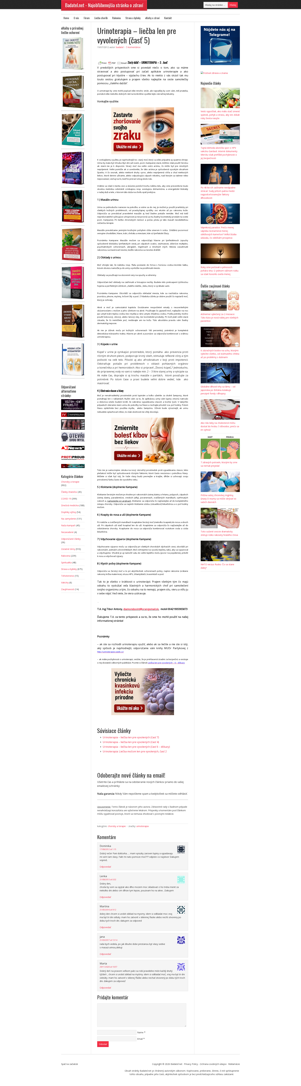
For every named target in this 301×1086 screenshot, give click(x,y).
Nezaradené (67, 532)
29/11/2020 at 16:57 (108, 967)
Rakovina (116, 18)
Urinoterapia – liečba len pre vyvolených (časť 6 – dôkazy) (136, 746)
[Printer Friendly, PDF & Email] (112, 62)
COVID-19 (66, 498)
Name (140, 1032)
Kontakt (168, 18)
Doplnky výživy (68, 512)
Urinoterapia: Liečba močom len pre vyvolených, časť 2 (135, 751)
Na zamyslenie (68, 518)
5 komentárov (133, 47)
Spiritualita (66, 562)
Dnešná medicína (70, 505)
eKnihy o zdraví (152, 18)
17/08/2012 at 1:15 (108, 849)
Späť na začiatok (69, 1064)
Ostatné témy (68, 549)
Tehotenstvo (67, 575)
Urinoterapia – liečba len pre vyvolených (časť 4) (131, 742)
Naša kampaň (68, 525)
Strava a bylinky (132, 18)
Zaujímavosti (67, 589)
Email (140, 1038)
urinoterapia (142, 826)
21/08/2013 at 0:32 (108, 879)
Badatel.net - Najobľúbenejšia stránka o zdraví (104, 5)
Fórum (87, 18)
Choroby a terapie (117, 826)
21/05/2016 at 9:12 (108, 909)
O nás (76, 18)
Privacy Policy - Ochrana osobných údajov (205, 1064)
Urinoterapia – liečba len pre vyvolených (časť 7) (131, 737)
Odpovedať (105, 866)
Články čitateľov (69, 491)
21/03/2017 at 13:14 (108, 940)
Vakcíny (65, 582)
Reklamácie (234, 1064)
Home (66, 18)
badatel (120, 47)
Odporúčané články (71, 538)
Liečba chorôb (101, 18)
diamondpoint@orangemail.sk (141, 609)
